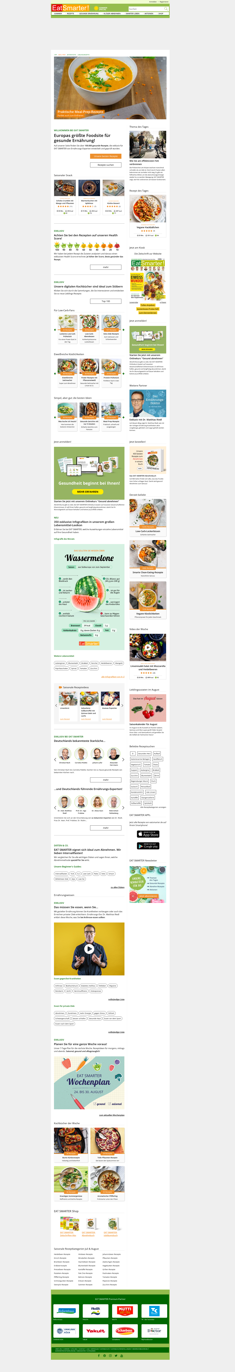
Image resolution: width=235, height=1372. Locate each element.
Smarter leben (132, 13)
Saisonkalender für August (143, 724)
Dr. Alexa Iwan (97, 811)
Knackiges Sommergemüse (71, 1196)
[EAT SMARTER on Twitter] (116, 1355)
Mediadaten (81, 1351)
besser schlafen (79, 1018)
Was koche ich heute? (67, 421)
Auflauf (157, 753)
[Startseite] (70, 7)
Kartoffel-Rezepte (85, 1269)
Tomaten (83, 668)
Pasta (155, 764)
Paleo (96, 874)
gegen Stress (99, 1013)
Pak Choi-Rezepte (85, 1273)
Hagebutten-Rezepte (111, 1265)
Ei (133, 753)
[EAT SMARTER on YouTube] (121, 1355)
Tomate (147, 764)
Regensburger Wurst (139, 781)
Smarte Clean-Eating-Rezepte (148, 572)
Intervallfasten (61, 874)
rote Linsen (150, 792)
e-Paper (163, 302)
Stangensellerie (147, 797)
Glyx (73, 879)
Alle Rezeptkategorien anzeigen (153, 807)
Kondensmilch (137, 792)
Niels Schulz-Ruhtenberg (114, 812)
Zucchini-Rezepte (110, 1284)
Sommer (58, 13)
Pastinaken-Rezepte (111, 1273)
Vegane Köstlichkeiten (147, 613)
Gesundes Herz (144, 753)
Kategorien (91, 1351)
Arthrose (58, 986)
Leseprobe (133, 302)
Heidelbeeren (106, 663)
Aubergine (145, 770)
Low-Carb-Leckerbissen (148, 531)
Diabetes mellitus (88, 986)
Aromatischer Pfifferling (108, 1196)
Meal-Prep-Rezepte (111, 421)
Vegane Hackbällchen (148, 227)
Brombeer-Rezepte (61, 1262)
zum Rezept (65, 719)
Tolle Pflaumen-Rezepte (107, 1157)
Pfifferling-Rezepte (61, 1277)
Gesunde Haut (95, 1018)
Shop (161, 13)
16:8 (72, 874)
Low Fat (81, 879)
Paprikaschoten (61, 668)
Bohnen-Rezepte (85, 1277)
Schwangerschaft (62, 1018)
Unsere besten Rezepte (106, 156)
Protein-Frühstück (111, 377)
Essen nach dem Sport (64, 1024)
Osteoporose (96, 991)
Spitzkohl (148, 803)
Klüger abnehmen (112, 13)
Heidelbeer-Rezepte (62, 1254)
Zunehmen (72, 1013)
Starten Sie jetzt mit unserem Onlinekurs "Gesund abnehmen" (86, 501)
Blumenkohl (73, 663)
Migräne (112, 986)
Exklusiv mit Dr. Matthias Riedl (145, 419)
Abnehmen (59, 1013)
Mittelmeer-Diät (61, 879)
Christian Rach (64, 763)
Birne (157, 775)
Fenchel (94, 663)
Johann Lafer (97, 763)
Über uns (58, 1349)
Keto (103, 874)
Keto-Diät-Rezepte (111, 334)
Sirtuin (111, 874)
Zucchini (93, 668)
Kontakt (82, 1349)
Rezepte (70, 13)
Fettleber (102, 986)
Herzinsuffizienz (80, 991)
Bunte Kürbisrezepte (71, 1157)
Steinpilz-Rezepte (61, 1284)
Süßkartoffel (136, 803)
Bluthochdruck (72, 986)
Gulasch (134, 786)
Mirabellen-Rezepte (86, 1258)
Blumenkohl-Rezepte (86, 1265)
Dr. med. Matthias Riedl (65, 812)
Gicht (68, 991)
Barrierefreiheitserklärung (65, 1351)
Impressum (95, 1349)
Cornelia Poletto (81, 763)
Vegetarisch (136, 764)
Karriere (66, 1349)
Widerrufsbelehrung (140, 1349)
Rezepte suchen (106, 164)
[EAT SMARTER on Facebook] (98, 1355)
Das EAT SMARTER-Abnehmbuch (142, 476)
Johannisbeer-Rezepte (112, 1254)
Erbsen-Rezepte (84, 1281)
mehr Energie (85, 1013)
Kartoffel (134, 797)
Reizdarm (59, 991)
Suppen (134, 770)
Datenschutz (105, 1349)
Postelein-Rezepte (61, 1273)
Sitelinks (74, 1349)
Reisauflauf (145, 786)
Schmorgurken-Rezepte (63, 1281)
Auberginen (60, 663)
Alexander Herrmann (114, 764)
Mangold (119, 663)
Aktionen (149, 13)
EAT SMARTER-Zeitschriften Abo (68, 1234)
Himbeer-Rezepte (85, 1254)
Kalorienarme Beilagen (140, 759)
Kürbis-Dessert (113, 203)
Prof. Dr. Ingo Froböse (81, 812)
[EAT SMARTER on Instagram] (110, 1355)
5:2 (78, 874)
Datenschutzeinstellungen (121, 1349)
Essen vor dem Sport (112, 1018)
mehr (106, 267)
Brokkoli (84, 663)
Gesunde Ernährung (89, 13)
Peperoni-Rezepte (110, 1281)
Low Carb (87, 874)
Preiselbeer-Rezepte (62, 1269)
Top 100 (106, 301)
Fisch (153, 781)
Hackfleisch (157, 759)
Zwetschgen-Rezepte (111, 1262)
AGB (88, 1349)
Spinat (73, 668)
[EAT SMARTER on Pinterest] (104, 1355)
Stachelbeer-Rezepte (86, 1262)
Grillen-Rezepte (109, 1269)
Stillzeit (111, 1013)
